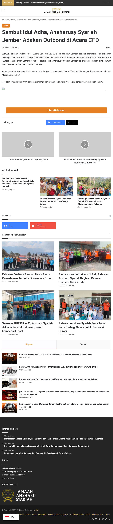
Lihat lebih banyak (56, 110)
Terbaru (83, 344)
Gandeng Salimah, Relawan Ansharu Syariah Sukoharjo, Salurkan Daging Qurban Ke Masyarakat (53, 3)
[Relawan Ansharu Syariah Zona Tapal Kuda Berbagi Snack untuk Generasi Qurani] (85, 305)
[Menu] (3, 12)
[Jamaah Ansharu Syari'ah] (56, 11)
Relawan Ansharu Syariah (58, 514)
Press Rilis (42, 514)
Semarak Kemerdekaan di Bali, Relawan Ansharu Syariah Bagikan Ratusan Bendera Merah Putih (83, 278)
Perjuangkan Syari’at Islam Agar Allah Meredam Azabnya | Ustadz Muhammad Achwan (58, 379)
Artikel (27, 514)
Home (6, 20)
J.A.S (36, 510)
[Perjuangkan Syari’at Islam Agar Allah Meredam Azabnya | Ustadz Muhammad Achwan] (9, 383)
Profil (108, 514)
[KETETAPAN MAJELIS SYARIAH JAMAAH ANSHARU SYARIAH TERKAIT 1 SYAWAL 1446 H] (9, 371)
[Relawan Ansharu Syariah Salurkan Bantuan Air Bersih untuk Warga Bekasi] (56, 186)
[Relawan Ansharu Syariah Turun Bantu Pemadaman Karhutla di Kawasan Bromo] (28, 256)
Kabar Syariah (85, 514)
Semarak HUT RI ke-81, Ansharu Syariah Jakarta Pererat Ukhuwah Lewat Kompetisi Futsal (27, 327)
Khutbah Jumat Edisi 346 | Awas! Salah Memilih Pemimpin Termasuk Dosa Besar (55, 355)
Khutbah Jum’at (98, 514)
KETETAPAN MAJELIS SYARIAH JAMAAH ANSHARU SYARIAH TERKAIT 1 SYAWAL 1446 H (58, 367)
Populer (29, 344)
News (12, 20)
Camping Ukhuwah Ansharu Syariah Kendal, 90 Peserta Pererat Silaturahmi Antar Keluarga (93, 201)
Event (34, 514)
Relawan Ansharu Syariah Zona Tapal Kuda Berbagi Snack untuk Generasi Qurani (82, 327)
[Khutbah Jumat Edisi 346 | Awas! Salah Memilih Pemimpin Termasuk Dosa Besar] (9, 358)
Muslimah (74, 514)
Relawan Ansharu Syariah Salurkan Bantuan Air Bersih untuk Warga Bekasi (55, 201)
